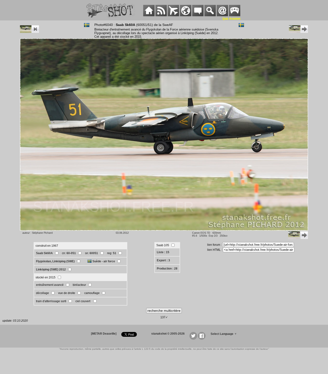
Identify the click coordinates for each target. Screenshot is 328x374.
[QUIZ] (234, 15)
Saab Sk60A (44, 253)
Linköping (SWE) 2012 (51, 269)
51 (114, 253)
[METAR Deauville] (103, 333)
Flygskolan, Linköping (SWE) (55, 261)
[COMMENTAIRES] (198, 15)
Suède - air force (103, 261)
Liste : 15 (163, 252)
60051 (94, 253)
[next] (298, 32)
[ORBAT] (173, 15)
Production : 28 (167, 268)
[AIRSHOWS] (185, 15)
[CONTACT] (222, 15)
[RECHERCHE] (210, 15)
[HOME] (149, 15)
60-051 (71, 253)
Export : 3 (163, 260)
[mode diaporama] (29, 32)
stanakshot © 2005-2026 (168, 333)
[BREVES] (161, 15)
